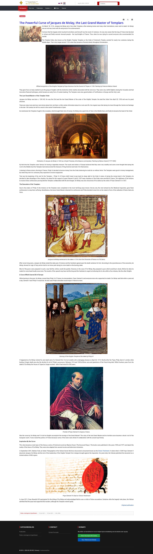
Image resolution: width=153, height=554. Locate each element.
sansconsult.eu (45, 550)
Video (57, 8)
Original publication (128, 505)
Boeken (48, 8)
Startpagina (22, 8)
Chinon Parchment (103, 451)
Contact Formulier (54, 532)
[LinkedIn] (132, 19)
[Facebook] (123, 19)
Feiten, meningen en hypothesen (28, 513)
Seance (64, 8)
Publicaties (40, 8)
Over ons (31, 8)
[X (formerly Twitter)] (127, 19)
